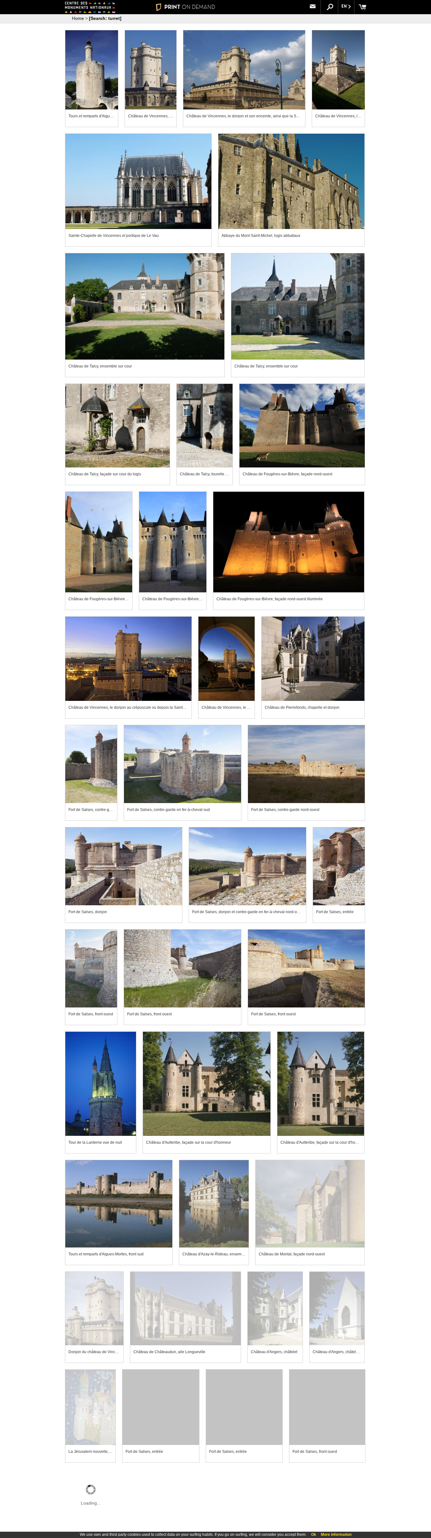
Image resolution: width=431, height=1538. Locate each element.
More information (336, 1534)
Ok (313, 1534)
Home (78, 18)
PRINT (189, 6)
